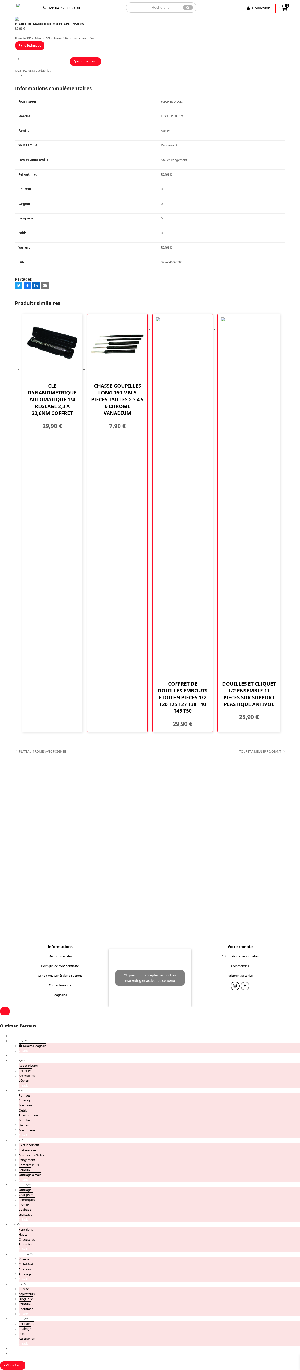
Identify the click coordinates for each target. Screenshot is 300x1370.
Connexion (261, 8)
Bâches (24, 1080)
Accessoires (27, 1075)
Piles (22, 1333)
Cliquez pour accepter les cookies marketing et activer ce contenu (150, 978)
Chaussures (27, 1239)
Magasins (60, 995)
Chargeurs (26, 1195)
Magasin (15, 1041)
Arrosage (25, 1100)
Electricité (16, 1319)
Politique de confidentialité (60, 966)
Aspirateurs (27, 1294)
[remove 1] (18, 65)
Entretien (25, 1071)
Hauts (23, 1234)
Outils (23, 1110)
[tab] (154, 75)
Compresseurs (29, 1165)
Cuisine (24, 1289)
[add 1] (16, 65)
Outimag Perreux (18, 1026)
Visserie (24, 1259)
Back (24, 1051)
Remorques (27, 1200)
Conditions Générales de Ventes (60, 975)
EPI (11, 1224)
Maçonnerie (27, 1130)
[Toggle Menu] (5, 1011)
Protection (26, 1244)
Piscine (14, 1060)
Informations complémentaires (46, 75)
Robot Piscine (28, 1065)
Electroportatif (29, 1145)
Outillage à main (30, 1175)
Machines (25, 1105)
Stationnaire (27, 1150)
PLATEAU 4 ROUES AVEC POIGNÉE (40, 751)
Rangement (27, 1160)
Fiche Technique (30, 45)
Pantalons (26, 1229)
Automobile (17, 1185)
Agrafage (25, 1274)
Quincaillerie (17, 1254)
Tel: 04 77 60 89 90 (64, 8)
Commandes (240, 966)
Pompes (24, 1095)
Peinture (25, 1304)
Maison (14, 1284)
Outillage (25, 1190)
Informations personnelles (240, 956)
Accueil (14, 1036)
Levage (24, 1204)
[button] (18, 285)
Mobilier (24, 1120)
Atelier (55, 70)
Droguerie (26, 1299)
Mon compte (18, 1349)
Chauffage (26, 1309)
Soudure (25, 1170)
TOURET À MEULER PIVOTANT (260, 751)
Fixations (25, 1269)
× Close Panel (13, 1365)
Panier (13, 1353)
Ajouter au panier (85, 61)
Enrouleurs (26, 1324)
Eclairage (25, 1209)
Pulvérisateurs (29, 1115)
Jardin (13, 1090)
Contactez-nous (60, 985)
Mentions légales (60, 956)
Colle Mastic (27, 1264)
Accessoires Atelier (31, 1155)
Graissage (25, 1214)
